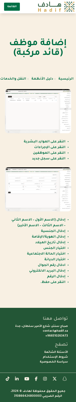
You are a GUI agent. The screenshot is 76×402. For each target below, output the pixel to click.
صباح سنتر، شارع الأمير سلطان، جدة (41, 326)
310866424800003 (28, 396)
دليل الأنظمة (42, 79)
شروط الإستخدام (55, 357)
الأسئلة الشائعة (56, 352)
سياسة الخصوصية (54, 362)
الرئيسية (66, 79)
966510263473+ (56, 336)
